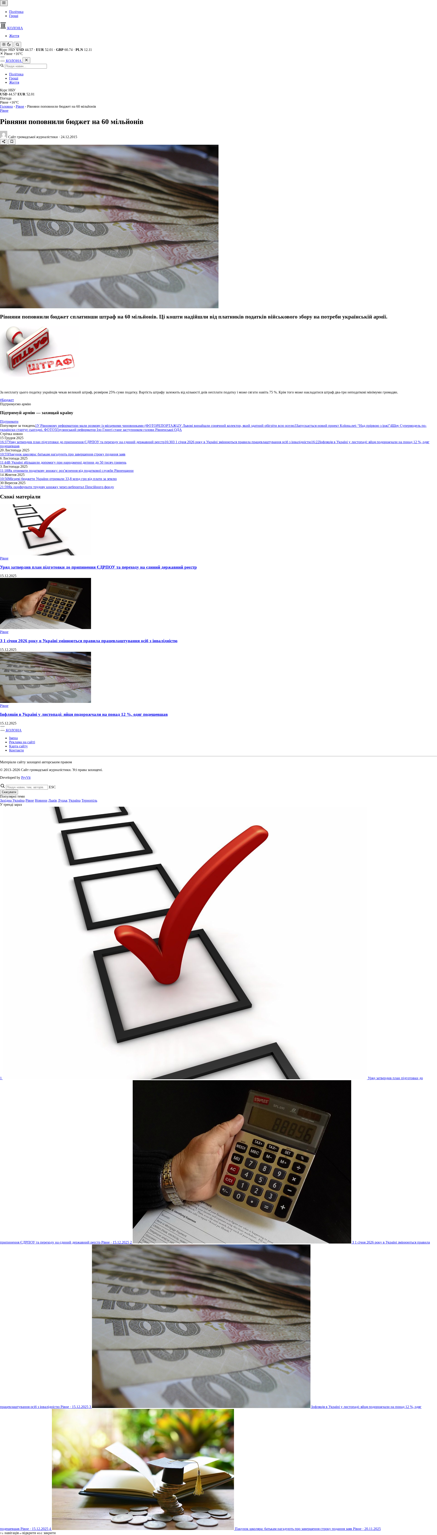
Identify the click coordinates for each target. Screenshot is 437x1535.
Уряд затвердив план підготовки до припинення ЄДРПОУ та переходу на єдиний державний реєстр (98, 567)
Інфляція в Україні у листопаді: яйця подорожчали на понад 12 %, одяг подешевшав (84, 714)
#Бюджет (7, 400)
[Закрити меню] (26, 60)
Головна (6, 106)
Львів (52, 800)
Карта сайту (18, 746)
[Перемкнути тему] (6, 45)
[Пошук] (17, 45)
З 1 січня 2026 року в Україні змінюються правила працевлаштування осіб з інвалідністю (89, 640)
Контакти (16, 750)
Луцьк (63, 800)
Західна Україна (12, 800)
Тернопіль (89, 800)
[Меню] (4, 3)
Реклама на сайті (22, 742)
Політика (16, 12)
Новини (41, 800)
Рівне (20, 106)
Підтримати (9, 421)
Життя (14, 36)
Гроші (13, 16)
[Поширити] (3, 142)
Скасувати (9, 792)
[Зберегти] (11, 142)
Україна (75, 800)
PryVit (25, 777)
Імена (13, 738)
